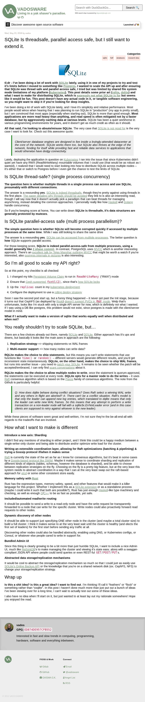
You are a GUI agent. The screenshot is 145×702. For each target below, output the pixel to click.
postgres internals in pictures (43, 255)
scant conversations (62, 367)
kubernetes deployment (65, 287)
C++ (46, 493)
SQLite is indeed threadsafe (63, 192)
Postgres (69, 86)
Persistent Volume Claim (48, 276)
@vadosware (72, 672)
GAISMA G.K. (49, 677)
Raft (7, 379)
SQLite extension (86, 486)
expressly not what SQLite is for (99, 95)
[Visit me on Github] (22, 17)
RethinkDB (28, 549)
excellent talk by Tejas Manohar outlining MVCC (62, 252)
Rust (35, 478)
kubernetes (57, 92)
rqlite (115, 92)
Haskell (112, 202)
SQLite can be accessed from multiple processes (77, 237)
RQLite (73, 334)
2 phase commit (43, 249)
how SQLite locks (89, 281)
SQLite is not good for (111, 128)
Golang (128, 202)
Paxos (69, 379)
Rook (59, 301)
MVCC (98, 249)
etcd (24, 473)
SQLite (63, 82)
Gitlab (45, 666)
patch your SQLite (68, 364)
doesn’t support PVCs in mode (87, 301)
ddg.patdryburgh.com (103, 13)
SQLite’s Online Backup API (22, 566)
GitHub (45, 672)
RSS (67, 683)
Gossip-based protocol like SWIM (32, 460)
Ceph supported (43, 281)
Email (68, 666)
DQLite (88, 334)
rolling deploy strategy (68, 292)
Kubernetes (71, 159)
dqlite (125, 92)
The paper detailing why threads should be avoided (55, 195)
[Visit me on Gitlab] (18, 17)
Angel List (70, 677)
